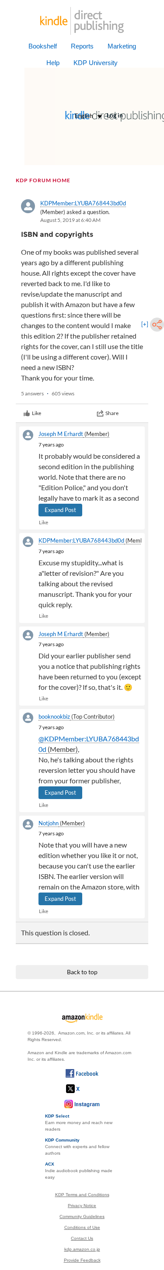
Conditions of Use (82, 1227)
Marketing (122, 46)
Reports (82, 46)
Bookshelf (42, 46)
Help (52, 62)
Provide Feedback (82, 1260)
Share (112, 413)
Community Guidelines (82, 1216)
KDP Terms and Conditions (82, 1194)
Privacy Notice (82, 1205)
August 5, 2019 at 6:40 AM (70, 220)
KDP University (95, 62)
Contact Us (82, 1238)
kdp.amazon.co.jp (82, 1249)
